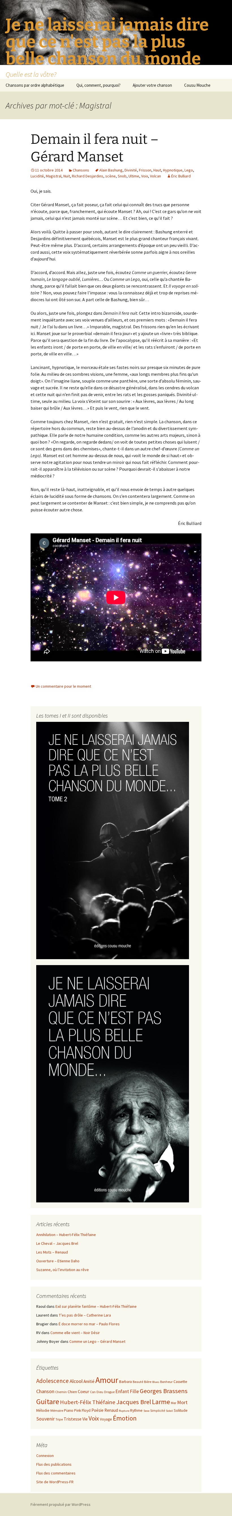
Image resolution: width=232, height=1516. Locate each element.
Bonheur (166, 1382)
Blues (155, 1382)
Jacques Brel (133, 1402)
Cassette (180, 1381)
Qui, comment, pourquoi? (98, 85)
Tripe (59, 1419)
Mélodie (43, 1410)
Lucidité (37, 176)
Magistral (53, 176)
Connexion (45, 1455)
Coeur (83, 1391)
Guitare (47, 1401)
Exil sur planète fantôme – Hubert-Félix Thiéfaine (96, 1306)
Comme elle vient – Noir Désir (75, 1332)
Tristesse (72, 1419)
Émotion (125, 1418)
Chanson (45, 1391)
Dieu (99, 1392)
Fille (134, 1391)
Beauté (138, 1382)
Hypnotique (172, 170)
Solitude (181, 1410)
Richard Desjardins (87, 176)
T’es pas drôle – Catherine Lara (85, 1315)
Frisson (145, 170)
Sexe (146, 1411)
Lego (188, 170)
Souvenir (45, 1419)
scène (110, 176)
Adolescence (52, 1381)
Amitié (88, 1381)
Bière (147, 1382)
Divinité (130, 170)
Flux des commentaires (56, 1473)
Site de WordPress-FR (55, 1481)
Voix (144, 176)
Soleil (169, 1411)
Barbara (125, 1381)
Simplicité (157, 1410)
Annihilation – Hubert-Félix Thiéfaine (66, 1234)
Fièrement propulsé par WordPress (61, 1504)
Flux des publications (54, 1464)
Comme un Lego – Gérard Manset (97, 1341)
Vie (85, 1419)
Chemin (61, 1392)
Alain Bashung (111, 170)
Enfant (122, 1391)
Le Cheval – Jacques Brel (57, 1243)
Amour (106, 1380)
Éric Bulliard (181, 176)
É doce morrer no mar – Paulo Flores (89, 1323)
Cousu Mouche (197, 85)
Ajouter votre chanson (152, 85)
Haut (157, 170)
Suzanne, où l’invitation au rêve (62, 1269)
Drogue (109, 1392)
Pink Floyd (82, 1410)
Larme (161, 1402)
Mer (173, 1403)
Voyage (106, 1419)
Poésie (97, 1410)
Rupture (124, 1411)
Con (93, 1392)
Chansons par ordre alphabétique (35, 85)
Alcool (76, 1381)
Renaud (111, 1410)
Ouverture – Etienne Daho (58, 1260)
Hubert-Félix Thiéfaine (87, 1402)
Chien (72, 1391)
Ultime (133, 176)
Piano (68, 1410)
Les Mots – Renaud (52, 1252)
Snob (122, 176)
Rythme (136, 1410)
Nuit (66, 176)
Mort (182, 1402)
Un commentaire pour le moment (63, 686)
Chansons (81, 170)
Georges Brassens (164, 1391)
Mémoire (56, 1410)
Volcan (155, 176)
